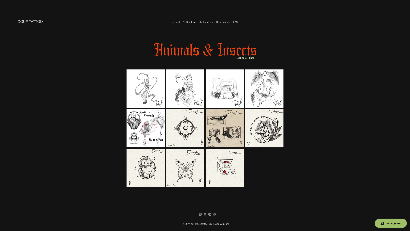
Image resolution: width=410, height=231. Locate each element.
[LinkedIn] (209, 214)
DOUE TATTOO (30, 22)
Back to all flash (245, 58)
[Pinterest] (214, 214)
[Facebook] (205, 214)
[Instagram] (200, 214)
